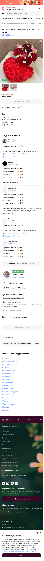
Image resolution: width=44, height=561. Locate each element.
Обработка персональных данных (13, 528)
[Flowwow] (3, 8)
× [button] (40, 532)
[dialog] (21, 545)
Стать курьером (7, 455)
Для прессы (5, 438)
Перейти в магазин (18, 277)
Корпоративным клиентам (10, 459)
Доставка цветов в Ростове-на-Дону (17, 343)
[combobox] (37, 533)
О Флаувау (5, 431)
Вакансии (6, 441)
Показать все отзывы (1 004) (20, 263)
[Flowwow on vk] (16, 483)
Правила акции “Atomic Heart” (12, 462)
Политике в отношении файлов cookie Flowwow (19, 551)
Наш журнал (6, 445)
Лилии (37, 343)
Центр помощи (6, 448)
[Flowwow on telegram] (12, 483)
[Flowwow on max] (7, 483)
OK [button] (21, 555)
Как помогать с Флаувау (11, 466)
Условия (4, 524)
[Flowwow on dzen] (3, 483)
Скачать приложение (22, 499)
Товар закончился (22, 101)
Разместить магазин (8, 452)
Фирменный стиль (8, 434)
